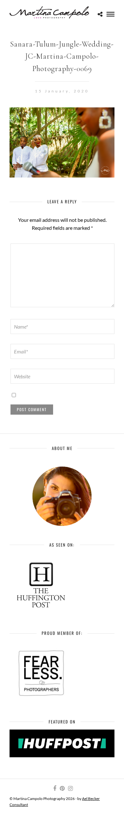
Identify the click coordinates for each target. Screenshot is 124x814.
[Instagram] (70, 788)
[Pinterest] (62, 788)
